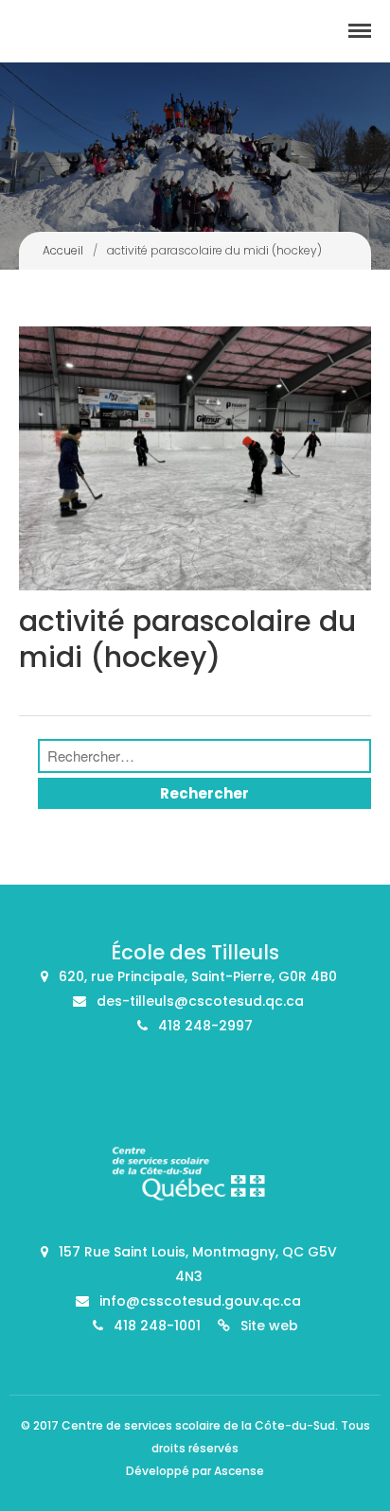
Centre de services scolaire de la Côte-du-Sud (198, 1425)
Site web (269, 1325)
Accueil (63, 250)
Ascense (239, 1471)
